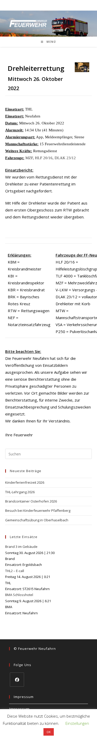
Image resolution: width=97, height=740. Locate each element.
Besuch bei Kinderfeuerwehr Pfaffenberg (37, 510)
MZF (29, 158)
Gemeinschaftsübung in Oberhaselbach (36, 520)
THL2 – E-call (14, 570)
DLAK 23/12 (65, 158)
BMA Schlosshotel (19, 594)
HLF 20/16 (44, 158)
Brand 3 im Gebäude (21, 546)
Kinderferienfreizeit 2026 (24, 482)
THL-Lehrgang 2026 (20, 492)
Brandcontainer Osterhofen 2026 (31, 501)
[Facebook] (17, 680)
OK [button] (49, 732)
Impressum (19, 708)
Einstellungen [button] (77, 723)
